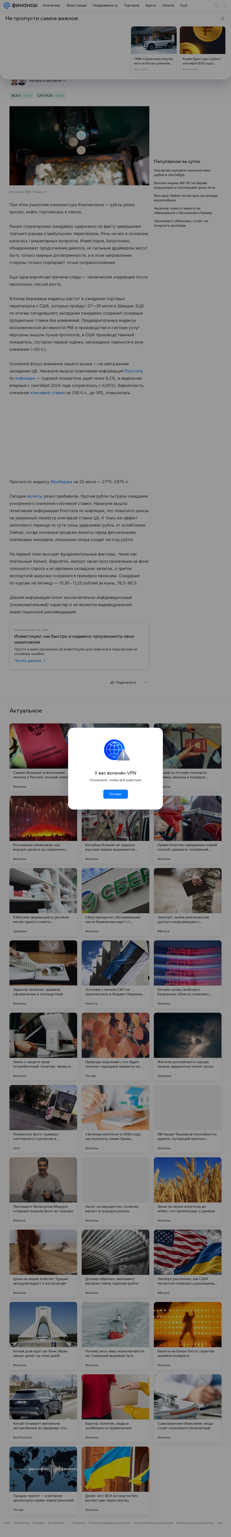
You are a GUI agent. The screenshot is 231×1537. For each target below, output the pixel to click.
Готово (115, 794)
